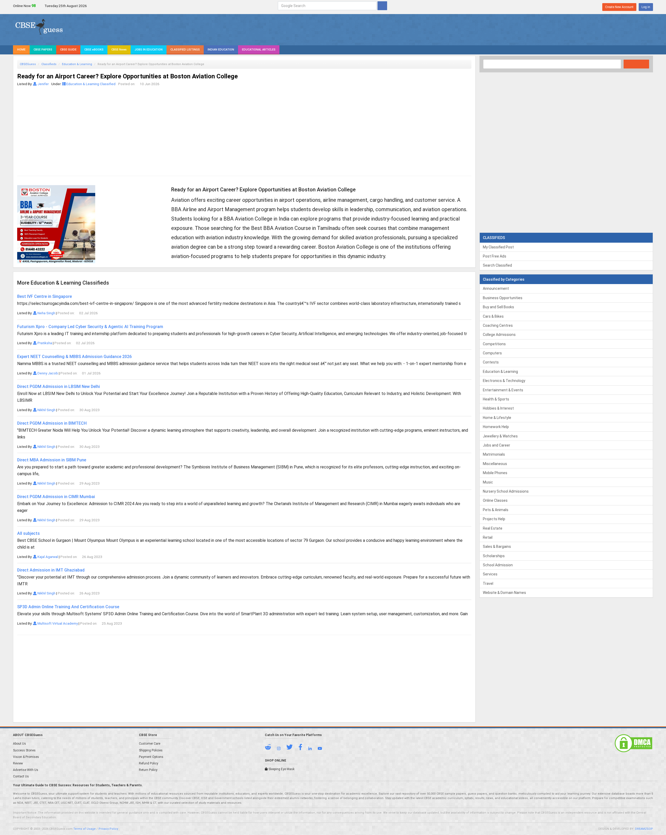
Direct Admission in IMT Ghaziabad (51, 570)
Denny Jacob (47, 373)
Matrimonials (494, 454)
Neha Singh (46, 313)
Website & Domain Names (504, 593)
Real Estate (492, 528)
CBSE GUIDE (68, 49)
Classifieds (48, 64)
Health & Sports (496, 399)
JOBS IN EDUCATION (149, 49)
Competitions (494, 344)
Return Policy (148, 770)
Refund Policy (148, 763)
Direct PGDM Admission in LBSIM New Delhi (58, 386)
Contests (491, 362)
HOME (21, 49)
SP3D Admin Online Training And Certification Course (68, 606)
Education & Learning (77, 64)
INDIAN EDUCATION (221, 49)
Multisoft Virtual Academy (57, 623)
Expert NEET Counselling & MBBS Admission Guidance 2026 (74, 356)
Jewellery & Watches (500, 436)
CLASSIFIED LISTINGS (185, 49)
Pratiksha (44, 343)
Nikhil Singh (46, 410)
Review (18, 763)
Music (488, 482)
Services (490, 574)
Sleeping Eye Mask (281, 769)
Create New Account (619, 7)
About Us (19, 743)
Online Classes (495, 500)
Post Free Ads (494, 256)
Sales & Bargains (497, 546)
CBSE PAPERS (43, 49)
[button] (270, 748)
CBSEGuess (28, 64)
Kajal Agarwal (47, 557)
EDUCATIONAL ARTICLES (259, 49)
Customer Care (149, 743)
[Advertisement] (173, 126)
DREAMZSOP (644, 829)
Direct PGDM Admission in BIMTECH (52, 423)
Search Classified (497, 265)
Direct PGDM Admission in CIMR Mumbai (56, 496)
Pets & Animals (495, 510)
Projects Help (494, 519)
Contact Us (21, 776)
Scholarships (494, 556)
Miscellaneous (495, 464)
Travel (488, 583)
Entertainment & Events (503, 390)
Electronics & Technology (504, 381)
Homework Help (496, 427)
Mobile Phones (495, 473)
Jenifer (43, 84)
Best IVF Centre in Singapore (44, 296)
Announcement (496, 288)
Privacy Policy (108, 829)
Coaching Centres (498, 325)
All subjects (28, 533)
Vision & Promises (26, 757)
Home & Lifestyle (497, 418)
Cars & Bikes (493, 316)
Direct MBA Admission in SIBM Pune (51, 459)
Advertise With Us (25, 770)
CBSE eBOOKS (94, 49)
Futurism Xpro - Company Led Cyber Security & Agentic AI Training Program (90, 326)
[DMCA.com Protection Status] (633, 743)
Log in (646, 7)
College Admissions (499, 334)
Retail (487, 537)
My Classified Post (498, 247)
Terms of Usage (84, 829)
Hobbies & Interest (498, 408)
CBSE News (119, 49)
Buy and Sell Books (498, 307)
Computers (492, 353)
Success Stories (24, 750)
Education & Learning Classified (91, 84)
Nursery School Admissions (506, 491)
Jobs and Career (496, 445)
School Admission (498, 565)
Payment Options (151, 757)
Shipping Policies (151, 750)
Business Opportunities (502, 298)
